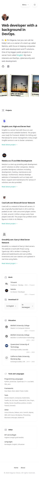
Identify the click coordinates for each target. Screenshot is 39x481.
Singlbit (20, 55)
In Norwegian (26, 306)
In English (10, 306)
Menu (24, 5)
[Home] (5, 17)
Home (16, 468)
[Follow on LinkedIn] (8, 66)
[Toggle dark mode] (34, 5)
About (23, 468)
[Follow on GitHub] (3, 66)
